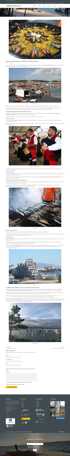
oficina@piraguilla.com (10, 409)
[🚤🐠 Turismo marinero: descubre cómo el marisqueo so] (62, 408)
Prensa (38, 406)
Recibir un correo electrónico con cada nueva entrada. (15, 384)
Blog (12, 63)
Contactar (8, 416)
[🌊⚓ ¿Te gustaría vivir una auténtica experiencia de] (52, 408)
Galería (23, 403)
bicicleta (56, 245)
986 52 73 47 (8, 411)
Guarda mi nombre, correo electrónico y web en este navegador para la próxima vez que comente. (20, 369)
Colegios (38, 403)
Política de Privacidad (22, 431)
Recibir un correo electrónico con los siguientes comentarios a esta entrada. (19, 382)
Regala (23, 406)
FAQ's (7, 414)
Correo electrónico (9, 359)
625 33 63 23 (8, 410)
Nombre (7, 355)
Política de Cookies (29, 431)
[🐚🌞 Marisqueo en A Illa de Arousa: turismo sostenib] (57, 408)
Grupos (38, 401)
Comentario (8, 372)
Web (6, 363)
